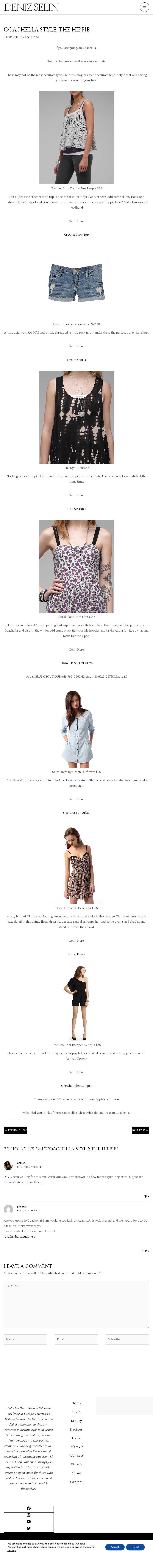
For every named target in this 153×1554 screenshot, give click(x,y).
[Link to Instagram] (29, 1516)
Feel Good (32, 37)
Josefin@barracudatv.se (19, 1236)
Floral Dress (76, 954)
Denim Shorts (76, 359)
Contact (76, 1482)
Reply (145, 1196)
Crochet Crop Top (76, 234)
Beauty (76, 1421)
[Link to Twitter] (29, 1529)
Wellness (76, 1455)
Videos (76, 1464)
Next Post (140, 1130)
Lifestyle (76, 1447)
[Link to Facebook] (29, 1509)
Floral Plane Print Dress (77, 663)
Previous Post (15, 1130)
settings (11, 1550)
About (76, 1473)
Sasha (21, 1163)
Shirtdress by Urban (76, 812)
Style (76, 1412)
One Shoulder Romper (76, 1085)
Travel (76, 1438)
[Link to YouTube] (29, 1523)
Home (76, 1403)
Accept (115, 1547)
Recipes (76, 1429)
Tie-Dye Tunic (76, 508)
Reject (135, 1547)
